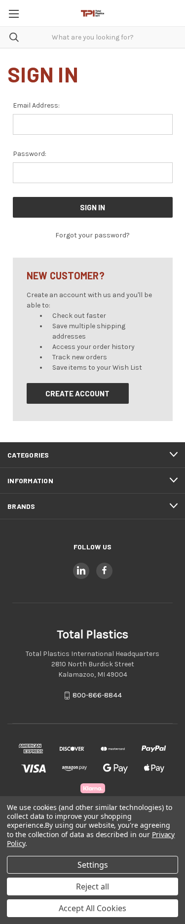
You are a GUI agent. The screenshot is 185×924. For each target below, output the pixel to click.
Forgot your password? (92, 235)
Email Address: (36, 105)
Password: (29, 154)
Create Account (77, 393)
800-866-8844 (97, 695)
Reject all (92, 886)
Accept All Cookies (92, 908)
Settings (92, 864)
